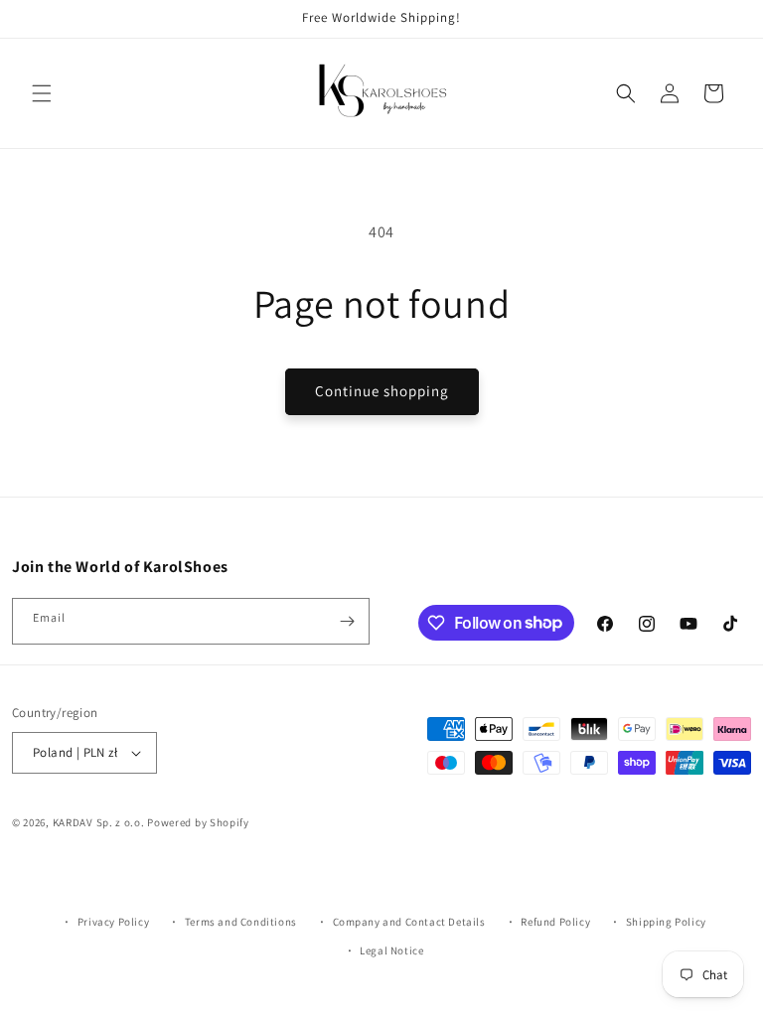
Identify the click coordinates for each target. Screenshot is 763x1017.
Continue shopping (382, 390)
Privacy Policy (113, 922)
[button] (42, 93)
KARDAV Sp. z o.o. (99, 822)
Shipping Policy (666, 922)
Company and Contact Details (409, 922)
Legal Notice (391, 950)
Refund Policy (555, 922)
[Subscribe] (347, 621)
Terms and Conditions (241, 922)
